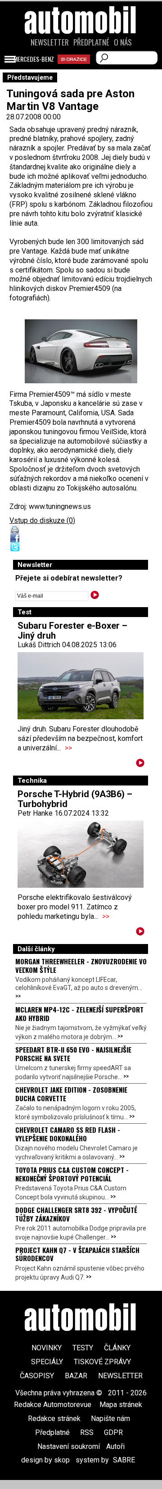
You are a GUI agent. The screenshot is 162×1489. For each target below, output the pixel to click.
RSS (87, 1432)
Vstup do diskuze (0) (42, 520)
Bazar (76, 1375)
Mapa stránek (120, 1404)
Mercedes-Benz (34, 59)
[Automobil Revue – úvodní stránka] (81, 71)
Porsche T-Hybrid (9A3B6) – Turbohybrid (75, 799)
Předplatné (91, 42)
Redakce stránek (54, 1418)
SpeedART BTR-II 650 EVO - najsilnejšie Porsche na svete (73, 1053)
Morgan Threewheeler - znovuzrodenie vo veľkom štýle (81, 965)
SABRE (124, 1460)
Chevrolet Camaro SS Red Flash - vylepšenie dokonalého (67, 1134)
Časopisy (37, 1375)
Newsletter (50, 42)
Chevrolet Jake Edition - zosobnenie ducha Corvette (71, 1094)
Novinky (47, 1348)
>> (68, 748)
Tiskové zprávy (102, 1361)
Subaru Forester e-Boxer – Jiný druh (72, 630)
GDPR (113, 1432)
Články (117, 1348)
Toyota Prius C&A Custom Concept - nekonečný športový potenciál (72, 1174)
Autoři (115, 1446)
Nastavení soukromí (68, 1446)
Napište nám (110, 1418)
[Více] (140, 764)
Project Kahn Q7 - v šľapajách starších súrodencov (77, 1254)
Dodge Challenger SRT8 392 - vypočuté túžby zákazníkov (76, 1214)
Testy (82, 1348)
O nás (123, 42)
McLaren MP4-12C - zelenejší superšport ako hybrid (79, 1013)
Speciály (47, 1361)
